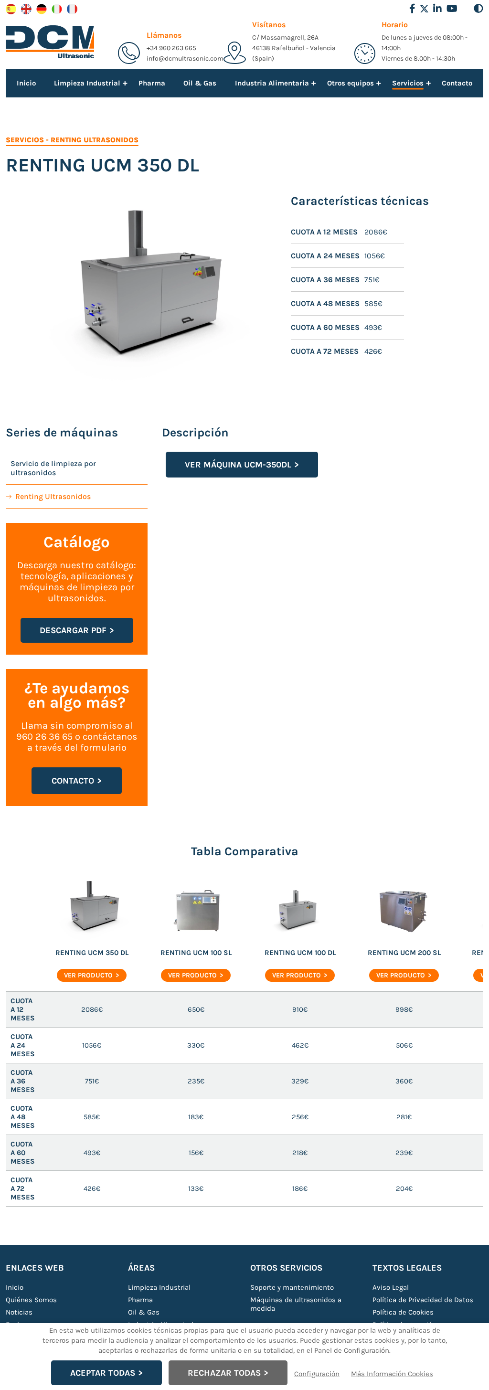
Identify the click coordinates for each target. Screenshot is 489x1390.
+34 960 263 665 (171, 48)
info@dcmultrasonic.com (185, 58)
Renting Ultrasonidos (94, 140)
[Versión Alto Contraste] (478, 8)
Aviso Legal (390, 1287)
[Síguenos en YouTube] (451, 8)
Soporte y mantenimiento (292, 1287)
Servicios (25, 140)
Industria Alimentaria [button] (272, 82)
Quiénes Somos (31, 1299)
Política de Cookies (403, 1312)
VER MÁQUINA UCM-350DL (238, 464)
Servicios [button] (408, 84)
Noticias (19, 1312)
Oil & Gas (199, 83)
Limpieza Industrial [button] (87, 82)
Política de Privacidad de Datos (422, 1299)
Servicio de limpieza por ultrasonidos (53, 468)
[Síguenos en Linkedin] (437, 8)
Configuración (317, 1373)
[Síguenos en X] (424, 8)
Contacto (457, 83)
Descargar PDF (73, 630)
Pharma (151, 83)
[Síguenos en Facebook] (412, 8)
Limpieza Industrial (159, 1287)
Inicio (26, 83)
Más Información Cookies (392, 1373)
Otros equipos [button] (350, 82)
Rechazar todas (224, 1373)
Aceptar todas (102, 1373)
